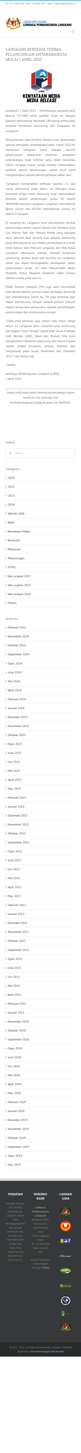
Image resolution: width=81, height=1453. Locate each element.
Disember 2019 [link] (18, 1120)
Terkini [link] (12, 603)
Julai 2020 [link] (14, 1057)
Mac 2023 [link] (14, 788)
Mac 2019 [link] (14, 1164)
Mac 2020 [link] (14, 1093)
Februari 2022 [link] (17, 905)
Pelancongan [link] (16, 558)
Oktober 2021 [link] (17, 941)
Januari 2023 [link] (16, 806)
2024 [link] (11, 504)
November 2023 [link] (18, 726)
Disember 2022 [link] (18, 815)
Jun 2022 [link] (14, 869)
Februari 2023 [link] (17, 797)
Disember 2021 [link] (18, 923)
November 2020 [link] (18, 1021)
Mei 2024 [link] (14, 681)
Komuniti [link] (14, 540)
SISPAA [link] (45, 1267)
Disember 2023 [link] (18, 717)
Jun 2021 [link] (14, 977)
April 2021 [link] (14, 994)
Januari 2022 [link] (16, 914)
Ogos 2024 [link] (15, 663)
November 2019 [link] (18, 1129)
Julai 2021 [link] (14, 968)
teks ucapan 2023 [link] (19, 585)
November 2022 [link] (18, 824)
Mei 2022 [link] (14, 878)
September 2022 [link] (18, 842)
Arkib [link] (11, 522)
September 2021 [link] (18, 950)
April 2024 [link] (14, 690)
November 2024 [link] (18, 636)
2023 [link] (11, 495)
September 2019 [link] (18, 1147)
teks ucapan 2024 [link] (19, 594)
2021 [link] (11, 486)
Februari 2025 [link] (17, 627)
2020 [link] (11, 477)
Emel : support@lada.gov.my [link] (61, 3)
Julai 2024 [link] (14, 672)
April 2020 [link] (14, 1084)
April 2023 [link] (14, 779)
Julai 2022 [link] (14, 860)
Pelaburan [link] (14, 549)
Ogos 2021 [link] (15, 959)
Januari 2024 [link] (16, 708)
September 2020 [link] (18, 1039)
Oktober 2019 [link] (17, 1138)
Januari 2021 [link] (16, 1012)
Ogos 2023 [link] (15, 744)
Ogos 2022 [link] (15, 851)
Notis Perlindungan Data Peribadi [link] (47, 1351)
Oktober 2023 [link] (17, 735)
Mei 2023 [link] (14, 771)
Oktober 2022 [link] (17, 833)
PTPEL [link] (12, 567)
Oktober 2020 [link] (17, 1030)
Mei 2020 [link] (14, 1075)
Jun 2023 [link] (14, 762)
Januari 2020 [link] (16, 1111)
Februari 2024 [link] (17, 699)
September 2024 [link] (18, 654)
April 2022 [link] (14, 887)
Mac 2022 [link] (14, 896)
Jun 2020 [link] (14, 1066)
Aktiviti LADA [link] (16, 513)
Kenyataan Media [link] (19, 531)
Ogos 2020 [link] (15, 1048)
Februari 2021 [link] (17, 1003)
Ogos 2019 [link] (15, 1156)
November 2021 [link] (18, 932)
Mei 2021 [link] (14, 985)
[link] (10, 10)
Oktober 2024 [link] (17, 645)
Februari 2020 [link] (17, 1102)
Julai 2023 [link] (14, 753)
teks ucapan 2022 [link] (19, 576)
